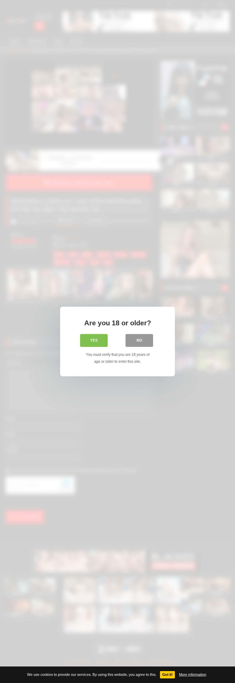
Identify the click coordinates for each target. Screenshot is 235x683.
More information (192, 675)
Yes (94, 340)
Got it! (167, 675)
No (139, 340)
